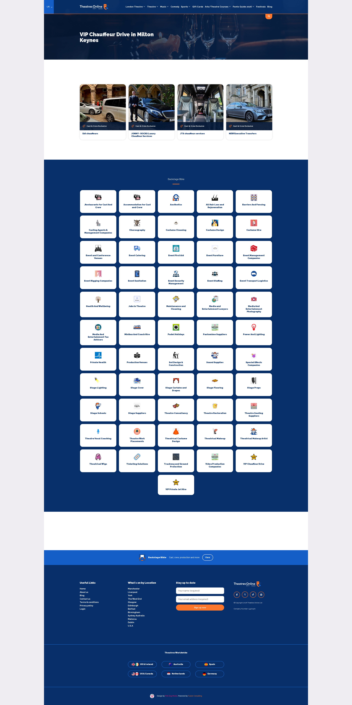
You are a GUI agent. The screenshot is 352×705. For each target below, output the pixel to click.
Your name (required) (118, 360)
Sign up (132, 377)
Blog (269, 6)
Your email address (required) (123, 345)
